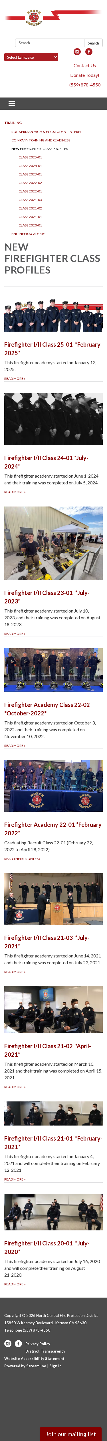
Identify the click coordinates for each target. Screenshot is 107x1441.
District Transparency (45, 1351)
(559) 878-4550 (84, 84)
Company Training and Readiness (40, 140)
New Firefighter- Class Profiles (39, 149)
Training (13, 122)
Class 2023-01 (30, 174)
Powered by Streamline (25, 1366)
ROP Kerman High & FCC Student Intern (46, 132)
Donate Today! (84, 75)
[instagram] (77, 53)
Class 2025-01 (30, 157)
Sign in (55, 1366)
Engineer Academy (28, 234)
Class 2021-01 (30, 217)
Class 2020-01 (30, 225)
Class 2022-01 (30, 191)
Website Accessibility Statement (34, 1358)
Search (93, 43)
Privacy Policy (37, 1344)
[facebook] (88, 53)
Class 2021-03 (30, 200)
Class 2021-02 (30, 208)
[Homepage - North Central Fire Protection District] (53, 20)
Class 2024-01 (30, 166)
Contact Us (85, 65)
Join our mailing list (71, 1434)
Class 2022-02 (30, 183)
